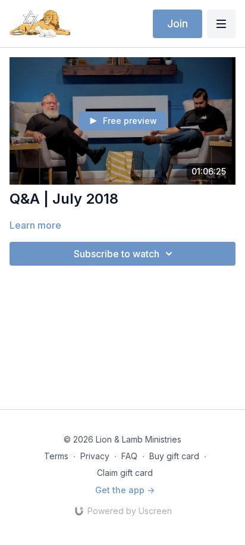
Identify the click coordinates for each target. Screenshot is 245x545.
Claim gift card (125, 473)
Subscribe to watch (116, 254)
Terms (56, 456)
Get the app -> (125, 490)
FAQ (129, 456)
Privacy (94, 456)
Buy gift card (174, 456)
